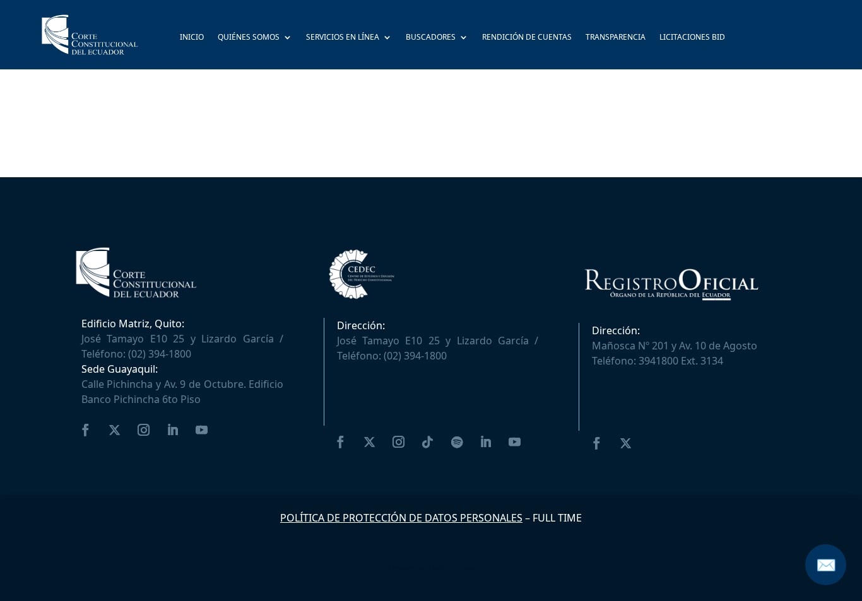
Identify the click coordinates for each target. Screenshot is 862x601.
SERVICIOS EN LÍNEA (342, 37)
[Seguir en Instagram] (144, 430)
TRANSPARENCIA (616, 37)
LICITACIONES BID (692, 37)
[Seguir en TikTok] (428, 442)
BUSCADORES (431, 37)
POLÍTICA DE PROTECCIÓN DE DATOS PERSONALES (401, 518)
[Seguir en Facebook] (86, 430)
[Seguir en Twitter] (115, 430)
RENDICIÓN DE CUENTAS (527, 37)
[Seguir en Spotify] (457, 442)
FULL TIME (557, 518)
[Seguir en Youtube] (202, 430)
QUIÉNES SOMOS (249, 37)
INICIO (192, 37)
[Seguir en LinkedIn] (173, 430)
